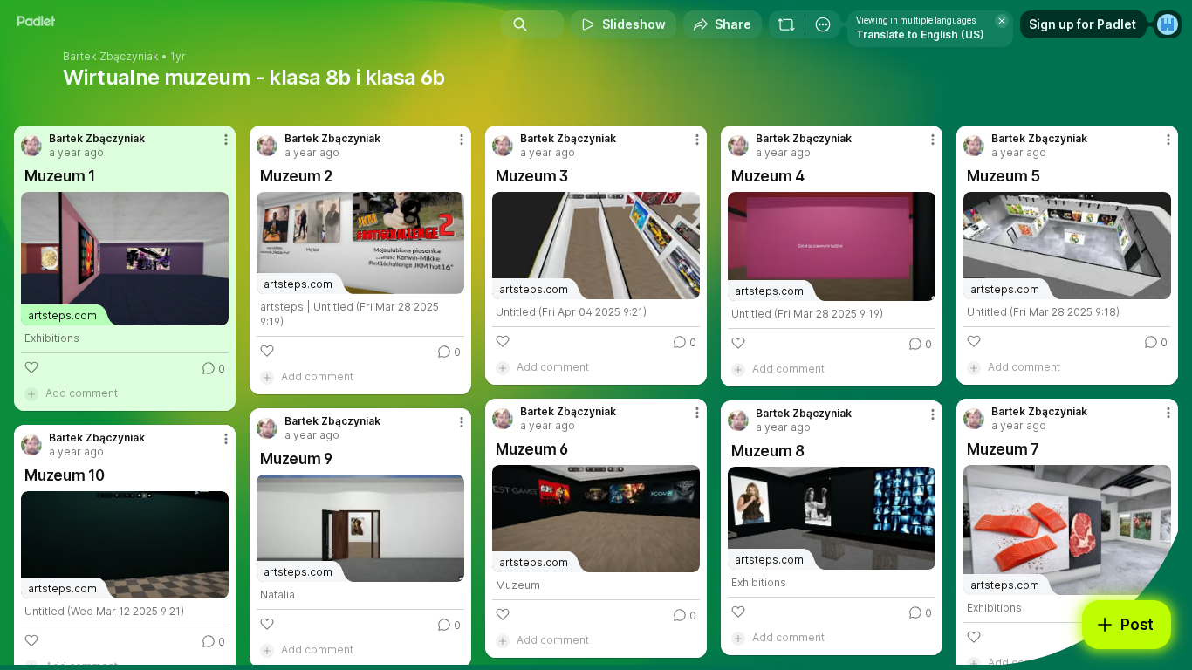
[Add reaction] (31, 367)
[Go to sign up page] (1168, 24)
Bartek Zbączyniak (111, 57)
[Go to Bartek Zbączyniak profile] (31, 145)
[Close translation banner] (1002, 21)
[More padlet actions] (822, 24)
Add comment (81, 393)
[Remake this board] (786, 24)
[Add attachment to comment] (31, 393)
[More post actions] (226, 139)
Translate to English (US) (920, 34)
